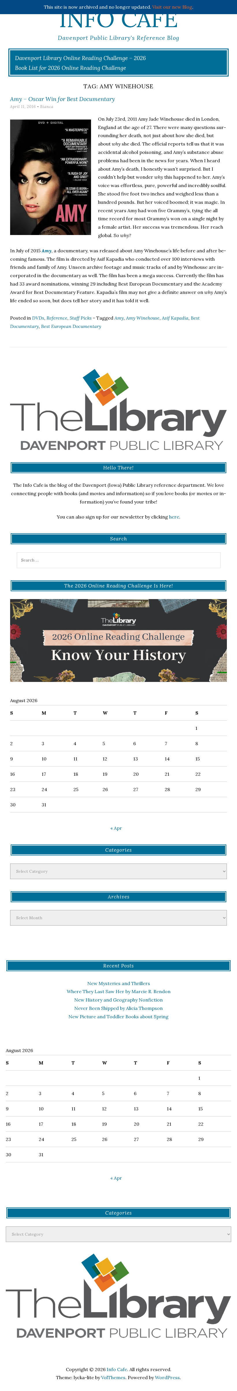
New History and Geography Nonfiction (118, 1000)
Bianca (46, 106)
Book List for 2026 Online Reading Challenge (70, 67)
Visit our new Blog (172, 7)
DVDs (38, 318)
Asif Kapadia (175, 318)
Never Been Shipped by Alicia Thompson (118, 1008)
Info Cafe (118, 18)
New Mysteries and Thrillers (118, 983)
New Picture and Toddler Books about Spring (118, 1016)
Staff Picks (81, 318)
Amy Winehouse (143, 318)
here (174, 517)
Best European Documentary (71, 326)
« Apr (116, 828)
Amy (45, 250)
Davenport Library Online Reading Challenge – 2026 (80, 58)
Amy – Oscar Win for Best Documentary (62, 98)
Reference (57, 318)
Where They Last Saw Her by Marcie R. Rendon (119, 991)
